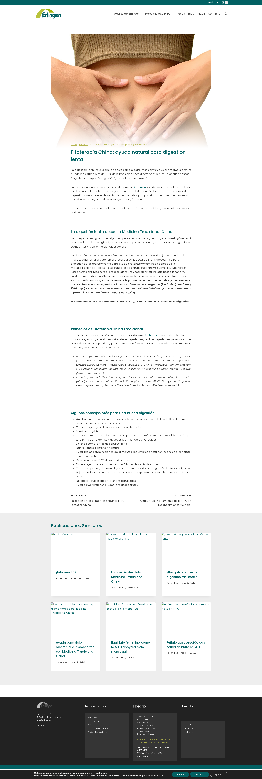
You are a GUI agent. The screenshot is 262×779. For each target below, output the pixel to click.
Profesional (211, 2)
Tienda (180, 13)
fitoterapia (151, 335)
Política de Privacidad (96, 721)
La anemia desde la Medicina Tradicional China (127, 577)
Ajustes (219, 774)
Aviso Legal (92, 717)
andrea (63, 578)
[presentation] (75, 549)
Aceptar (180, 774)
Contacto (214, 13)
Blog (191, 13)
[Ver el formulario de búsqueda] (226, 14)
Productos (188, 725)
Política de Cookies (95, 725)
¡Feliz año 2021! (67, 572)
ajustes (115, 775)
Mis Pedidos (189, 732)
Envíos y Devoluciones (97, 732)
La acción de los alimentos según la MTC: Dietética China (98, 500)
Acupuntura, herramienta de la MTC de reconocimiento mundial (165, 500)
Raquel (119, 657)
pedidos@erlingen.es (46, 723)
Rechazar (199, 774)
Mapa (201, 13)
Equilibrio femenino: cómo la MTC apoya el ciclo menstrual (130, 647)
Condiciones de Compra (97, 728)
